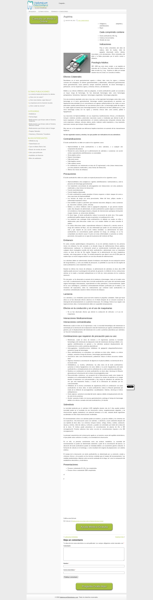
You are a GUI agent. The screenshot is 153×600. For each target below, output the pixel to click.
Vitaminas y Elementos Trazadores (39, 134)
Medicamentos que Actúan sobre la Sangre (42, 128)
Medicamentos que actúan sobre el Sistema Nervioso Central (87, 521)
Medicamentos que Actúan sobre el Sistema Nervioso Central (42, 124)
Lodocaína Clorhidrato (71, 537)
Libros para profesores (35, 152)
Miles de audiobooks (35, 158)
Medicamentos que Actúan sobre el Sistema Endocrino (42, 120)
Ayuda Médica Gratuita (94, 526)
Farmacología (33, 117)
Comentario (66, 546)
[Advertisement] (81, 37)
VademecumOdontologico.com (69, 597)
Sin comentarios (83, 20)
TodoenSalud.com (34, 144)
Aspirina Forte (119, 537)
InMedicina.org (33, 141)
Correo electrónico (69, 570)
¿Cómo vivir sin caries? (36, 97)
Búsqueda (32, 11)
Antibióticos (32, 114)
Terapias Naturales (34, 131)
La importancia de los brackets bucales (41, 103)
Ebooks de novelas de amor (37, 149)
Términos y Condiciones (59, 11)
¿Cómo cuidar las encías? (37, 106)
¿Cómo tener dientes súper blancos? (40, 100)
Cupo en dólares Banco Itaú (37, 146)
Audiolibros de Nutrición (36, 155)
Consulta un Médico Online (43, 20)
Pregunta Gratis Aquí (94, 586)
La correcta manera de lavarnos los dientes (42, 94)
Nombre (66, 563)
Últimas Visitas (43, 11)
